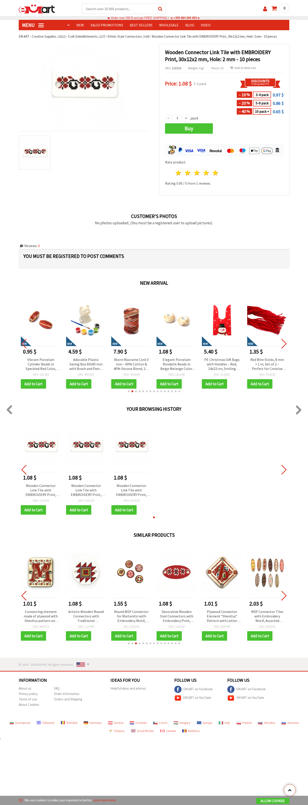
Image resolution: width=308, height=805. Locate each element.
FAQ (57, 688)
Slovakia (269, 723)
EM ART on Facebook (198, 689)
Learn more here (104, 800)
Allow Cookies (273, 801)
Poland (247, 723)
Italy (227, 723)
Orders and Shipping (68, 699)
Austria (118, 723)
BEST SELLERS (141, 25)
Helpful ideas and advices (128, 688)
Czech (163, 723)
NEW (80, 25)
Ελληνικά (48, 723)
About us (25, 688)
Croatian (141, 723)
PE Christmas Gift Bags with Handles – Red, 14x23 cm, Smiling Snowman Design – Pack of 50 (222, 364)
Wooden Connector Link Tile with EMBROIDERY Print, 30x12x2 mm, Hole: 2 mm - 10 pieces (40, 490)
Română (72, 723)
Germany (96, 723)
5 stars (215, 172)
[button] (129, 391)
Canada (171, 731)
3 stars (197, 172)
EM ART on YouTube (197, 697)
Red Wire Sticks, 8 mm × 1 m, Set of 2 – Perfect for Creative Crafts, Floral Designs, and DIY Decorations (267, 364)
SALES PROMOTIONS (107, 25)
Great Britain (145, 731)
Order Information (66, 694)
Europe (207, 723)
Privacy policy (28, 694)
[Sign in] (265, 8)
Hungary (185, 723)
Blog (189, 25)
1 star (178, 172)
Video (206, 25)
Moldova (194, 731)
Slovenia (293, 723)
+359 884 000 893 (185, 18)
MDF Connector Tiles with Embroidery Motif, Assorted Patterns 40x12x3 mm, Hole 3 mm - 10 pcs (267, 616)
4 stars (206, 172)
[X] (21, 800)
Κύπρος (119, 731)
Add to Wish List (245, 68)
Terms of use (28, 699)
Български (22, 723)
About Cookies (29, 704)
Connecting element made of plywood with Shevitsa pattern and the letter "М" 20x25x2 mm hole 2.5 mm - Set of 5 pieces (40, 616)
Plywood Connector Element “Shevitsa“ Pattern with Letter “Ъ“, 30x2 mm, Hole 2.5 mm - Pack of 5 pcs (221, 616)
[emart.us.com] (37, 8)
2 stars (188, 172)
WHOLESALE (169, 25)
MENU (29, 25)
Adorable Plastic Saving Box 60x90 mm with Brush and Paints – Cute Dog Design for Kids (86, 364)
